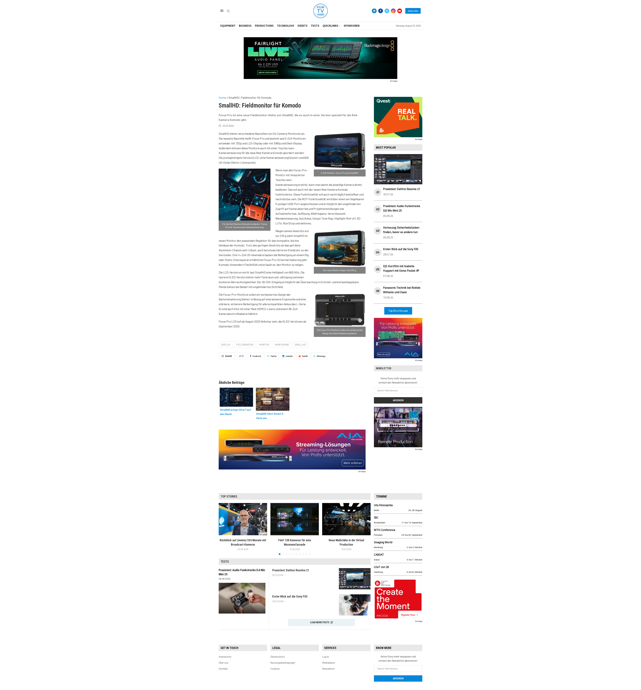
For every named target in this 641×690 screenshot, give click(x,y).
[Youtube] (399, 11)
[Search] (228, 11)
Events (302, 26)
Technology (285, 26)
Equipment (228, 26)
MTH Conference (384, 530)
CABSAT (379, 554)
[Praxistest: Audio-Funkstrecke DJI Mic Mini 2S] (242, 598)
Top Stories (229, 496)
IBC (376, 517)
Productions (264, 26)
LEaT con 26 (381, 567)
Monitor (264, 344)
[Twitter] (387, 11)
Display (226, 344)
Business (245, 26)
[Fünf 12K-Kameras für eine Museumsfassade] (294, 519)
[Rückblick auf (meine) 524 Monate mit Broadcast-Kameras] (243, 519)
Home (222, 97)
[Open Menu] (221, 10)
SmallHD (300, 344)
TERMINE (381, 496)
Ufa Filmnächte (383, 505)
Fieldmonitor (244, 344)
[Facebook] (380, 11)
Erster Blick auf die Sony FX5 (400, 249)
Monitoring (282, 344)
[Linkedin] (374, 11)
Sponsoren (352, 26)
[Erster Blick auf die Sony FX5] (355, 605)
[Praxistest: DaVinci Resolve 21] (355, 578)
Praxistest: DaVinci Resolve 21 (401, 189)
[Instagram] (393, 11)
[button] (223, 529)
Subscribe (413, 10)
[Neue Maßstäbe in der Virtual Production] (346, 519)
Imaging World (383, 542)
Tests (315, 26)
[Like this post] (242, 356)
